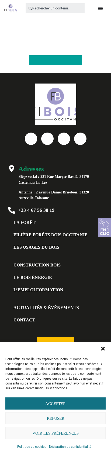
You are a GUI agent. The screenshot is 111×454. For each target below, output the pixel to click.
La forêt (24, 222)
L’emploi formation (38, 289)
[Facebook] (31, 139)
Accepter (55, 403)
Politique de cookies (31, 447)
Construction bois (37, 265)
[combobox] (55, 8)
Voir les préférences (55, 433)
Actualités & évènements (46, 307)
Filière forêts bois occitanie (50, 235)
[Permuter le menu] (100, 8)
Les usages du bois (36, 247)
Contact (24, 320)
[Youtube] (47, 139)
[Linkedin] (64, 139)
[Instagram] (80, 139)
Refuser (55, 418)
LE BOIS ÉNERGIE (32, 277)
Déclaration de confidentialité (70, 447)
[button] (103, 348)
